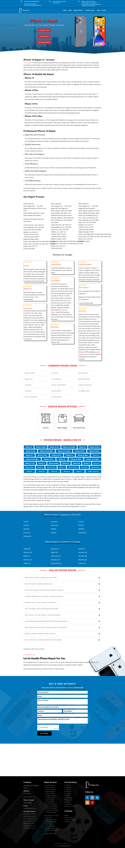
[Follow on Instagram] (87, 802)
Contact (103, 10)
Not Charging (56, 379)
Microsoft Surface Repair (52, 815)
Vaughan (53, 532)
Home (65, 10)
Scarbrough (69, 800)
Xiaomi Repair (50, 800)
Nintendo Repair (50, 826)
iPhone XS (66, 463)
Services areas (90, 10)
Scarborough (27, 536)
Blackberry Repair (51, 789)
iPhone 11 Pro (29, 463)
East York (26, 525)
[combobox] (62, 692)
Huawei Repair (50, 802)
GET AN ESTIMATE (44, 42)
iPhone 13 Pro (42, 455)
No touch (55, 373)
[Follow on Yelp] (92, 802)
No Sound (28, 390)
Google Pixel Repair (51, 795)
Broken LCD (29, 379)
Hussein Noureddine (85, 264)
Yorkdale (68, 802)
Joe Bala (26, 265)
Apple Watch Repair (50, 833)
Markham (81, 529)
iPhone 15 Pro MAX (46, 451)
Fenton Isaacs (28, 308)
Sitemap (68, 821)
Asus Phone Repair (51, 804)
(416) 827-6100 (44, 30)
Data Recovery (57, 396)
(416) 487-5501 (56, 2)
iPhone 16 (28, 447)
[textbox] (61, 692)
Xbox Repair (49, 824)
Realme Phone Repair (52, 810)
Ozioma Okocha (84, 287)
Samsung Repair (50, 791)
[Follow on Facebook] (87, 797)
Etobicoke (26, 529)
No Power (28, 385)
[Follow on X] (92, 797)
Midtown (53, 529)
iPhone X (87, 463)
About (70, 10)
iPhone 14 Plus (94, 451)
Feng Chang (82, 311)
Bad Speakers (83, 373)
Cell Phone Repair (50, 785)
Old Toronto (54, 525)
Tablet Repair (48, 817)
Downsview (69, 804)
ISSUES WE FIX (44, 36)
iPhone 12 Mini (76, 459)
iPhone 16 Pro (54, 447)
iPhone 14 (29, 455)
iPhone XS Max (54, 463)
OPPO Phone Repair (51, 808)
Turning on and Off (85, 385)
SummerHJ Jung (56, 264)
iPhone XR (76, 463)
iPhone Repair (50, 787)
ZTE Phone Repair (51, 812)
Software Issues (84, 390)
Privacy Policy (69, 817)
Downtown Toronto (71, 806)
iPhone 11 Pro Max (93, 459)
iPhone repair (27, 63)
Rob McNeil (54, 327)
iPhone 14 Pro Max (64, 451)
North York (26, 532)
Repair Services (78, 10)
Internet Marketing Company (65, 845)
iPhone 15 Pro (30, 451)
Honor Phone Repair (51, 806)
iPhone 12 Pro (48, 459)
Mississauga (82, 532)
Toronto (25, 521)
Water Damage (56, 390)
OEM (46, 148)
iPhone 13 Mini (83, 455)
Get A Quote (44, 733)
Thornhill (81, 525)
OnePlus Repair (50, 797)
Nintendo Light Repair (52, 830)
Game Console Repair (51, 819)
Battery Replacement (59, 385)
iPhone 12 (62, 459)
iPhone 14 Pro (79, 451)
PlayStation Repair (51, 822)
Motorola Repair (50, 793)
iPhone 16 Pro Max (69, 447)
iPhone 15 (82, 447)
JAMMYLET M (28, 289)
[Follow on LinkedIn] (97, 797)
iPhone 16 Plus (41, 447)
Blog (98, 10)
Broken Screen (30, 373)
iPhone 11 (41, 463)
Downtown (54, 521)
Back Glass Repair (31, 396)
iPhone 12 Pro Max (32, 459)
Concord (81, 521)
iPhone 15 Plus (95, 447)
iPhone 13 (69, 455)
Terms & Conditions (71, 819)
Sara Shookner (55, 280)
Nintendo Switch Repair (52, 828)
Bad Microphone (84, 379)
